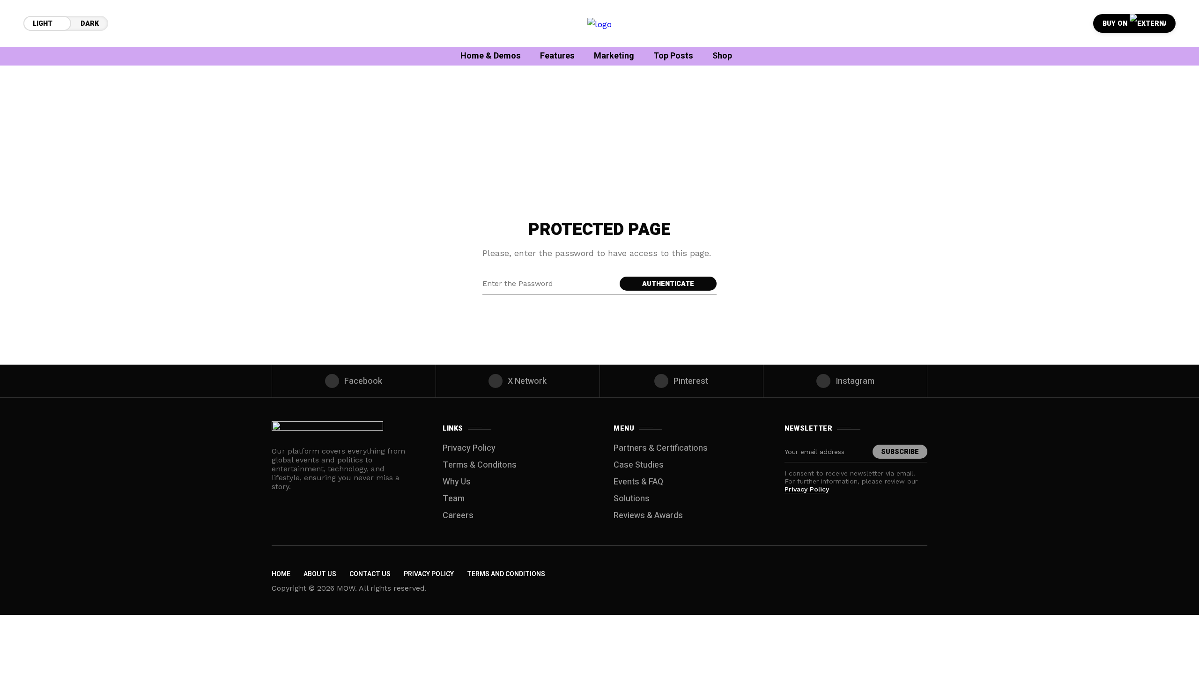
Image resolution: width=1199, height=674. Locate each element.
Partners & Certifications (661, 448)
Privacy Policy (469, 448)
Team (454, 498)
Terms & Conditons (480, 465)
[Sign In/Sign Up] (1161, 108)
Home (281, 574)
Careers (458, 515)
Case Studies (639, 465)
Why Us (457, 482)
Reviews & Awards (648, 515)
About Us (319, 574)
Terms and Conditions (506, 574)
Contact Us (370, 574)
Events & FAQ (638, 482)
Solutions (632, 498)
